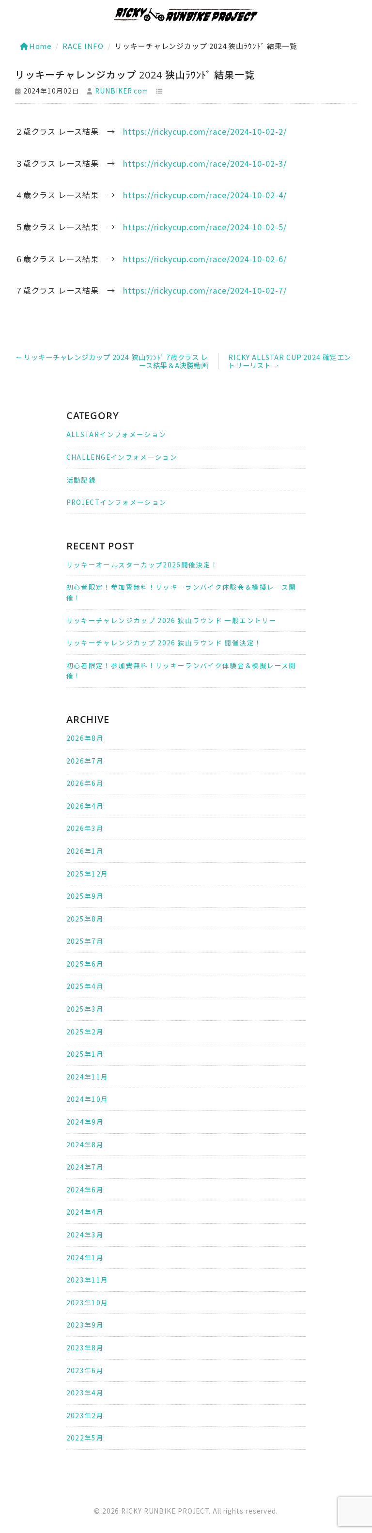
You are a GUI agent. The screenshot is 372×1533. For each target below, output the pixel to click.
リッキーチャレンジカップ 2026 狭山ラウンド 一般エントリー (171, 620)
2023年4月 (85, 1392)
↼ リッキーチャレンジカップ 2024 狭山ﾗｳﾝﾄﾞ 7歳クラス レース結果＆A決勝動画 (112, 361)
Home (40, 46)
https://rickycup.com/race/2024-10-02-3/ (204, 163)
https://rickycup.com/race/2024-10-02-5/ (204, 227)
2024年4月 (85, 1212)
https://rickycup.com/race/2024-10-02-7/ (204, 290)
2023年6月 (85, 1370)
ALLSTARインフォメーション (116, 434)
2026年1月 (85, 851)
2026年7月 (85, 761)
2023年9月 (85, 1325)
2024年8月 (85, 1144)
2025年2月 (85, 1031)
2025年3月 (85, 1009)
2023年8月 (85, 1347)
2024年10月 (87, 1099)
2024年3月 (85, 1234)
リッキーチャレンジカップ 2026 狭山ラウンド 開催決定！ (164, 642)
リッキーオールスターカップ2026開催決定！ (142, 564)
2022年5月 (85, 1437)
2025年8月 (85, 918)
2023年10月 (87, 1302)
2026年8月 (85, 738)
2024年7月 (85, 1167)
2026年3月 (85, 828)
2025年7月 (85, 941)
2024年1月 (85, 1257)
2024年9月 (85, 1121)
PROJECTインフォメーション (116, 502)
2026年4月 (85, 806)
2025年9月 (85, 896)
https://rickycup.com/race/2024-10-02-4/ (204, 195)
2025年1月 (85, 1054)
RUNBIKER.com (121, 90)
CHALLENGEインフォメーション (121, 457)
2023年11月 (87, 1279)
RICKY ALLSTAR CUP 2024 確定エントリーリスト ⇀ (289, 361)
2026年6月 (85, 783)
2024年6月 (85, 1189)
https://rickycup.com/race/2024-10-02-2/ (204, 131)
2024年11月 (87, 1076)
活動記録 (81, 480)
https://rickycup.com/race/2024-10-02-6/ (204, 259)
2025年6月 (85, 964)
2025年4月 (85, 986)
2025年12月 (87, 873)
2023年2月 (85, 1415)
